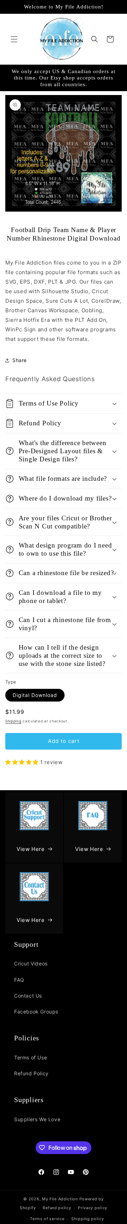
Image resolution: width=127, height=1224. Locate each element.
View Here (30, 849)
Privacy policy (92, 1207)
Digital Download (35, 695)
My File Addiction (60, 1198)
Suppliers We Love (37, 1119)
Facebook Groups (36, 1012)
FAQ (19, 980)
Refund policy (57, 1207)
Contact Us (28, 996)
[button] (14, 39)
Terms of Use (30, 1057)
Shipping (13, 721)
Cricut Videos (31, 963)
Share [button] (19, 360)
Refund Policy (31, 1073)
